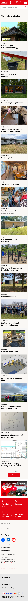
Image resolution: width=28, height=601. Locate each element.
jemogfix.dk (6, 577)
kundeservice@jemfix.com (10, 562)
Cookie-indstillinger (8, 588)
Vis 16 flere (12, 475)
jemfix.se (5, 581)
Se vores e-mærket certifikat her (9, 568)
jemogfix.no (6, 584)
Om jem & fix (5, 529)
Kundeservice (6, 523)
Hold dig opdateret (7, 535)
